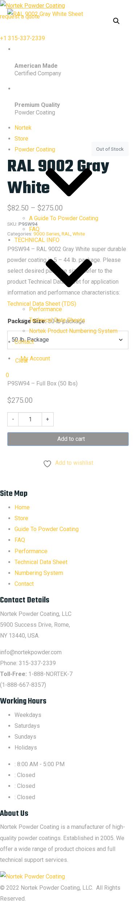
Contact (24, 341)
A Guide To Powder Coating (63, 218)
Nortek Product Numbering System (73, 330)
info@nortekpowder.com (31, 652)
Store (21, 138)
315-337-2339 (37, 663)
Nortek (23, 127)
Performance (45, 309)
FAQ (34, 229)
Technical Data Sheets (57, 320)
